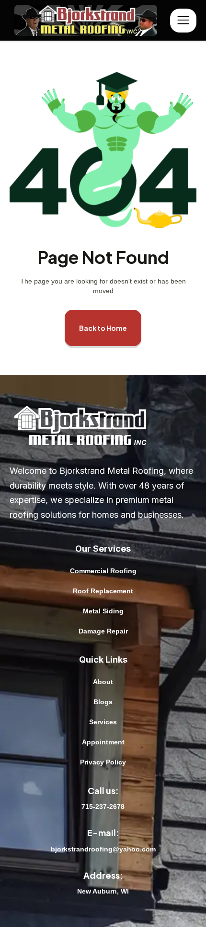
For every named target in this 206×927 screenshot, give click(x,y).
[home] (90, 20)
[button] (183, 21)
